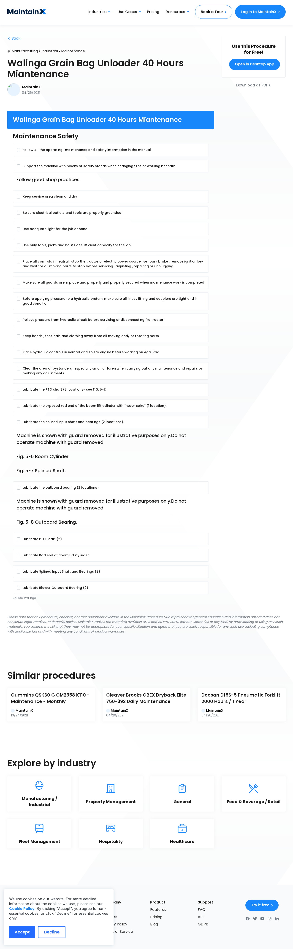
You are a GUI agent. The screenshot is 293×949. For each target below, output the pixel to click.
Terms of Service (118, 931)
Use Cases (127, 11)
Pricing (153, 12)
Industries (97, 11)
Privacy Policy (115, 924)
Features (158, 909)
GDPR (203, 924)
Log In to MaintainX (259, 11)
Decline (52, 932)
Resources (175, 11)
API (200, 917)
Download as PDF (252, 84)
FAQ (201, 909)
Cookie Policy (22, 908)
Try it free (260, 905)
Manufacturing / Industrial (34, 51)
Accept (22, 932)
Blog (154, 924)
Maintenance (73, 51)
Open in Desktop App (254, 64)
